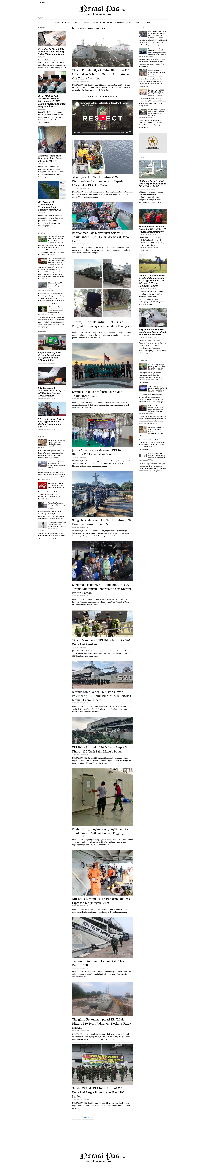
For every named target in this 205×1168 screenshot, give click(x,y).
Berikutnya (88, 1117)
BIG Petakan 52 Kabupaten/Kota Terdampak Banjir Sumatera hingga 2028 (50, 206)
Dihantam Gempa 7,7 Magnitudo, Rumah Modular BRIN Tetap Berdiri (55, 286)
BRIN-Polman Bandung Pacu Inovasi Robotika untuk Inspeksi (56, 238)
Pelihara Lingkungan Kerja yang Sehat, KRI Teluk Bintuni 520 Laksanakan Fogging (100, 831)
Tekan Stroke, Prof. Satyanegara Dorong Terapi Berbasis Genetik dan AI (157, 388)
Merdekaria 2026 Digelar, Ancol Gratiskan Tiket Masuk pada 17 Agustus (56, 485)
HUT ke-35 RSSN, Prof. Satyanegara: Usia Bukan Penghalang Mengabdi (156, 366)
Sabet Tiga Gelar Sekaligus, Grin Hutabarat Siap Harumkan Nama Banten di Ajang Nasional (57, 525)
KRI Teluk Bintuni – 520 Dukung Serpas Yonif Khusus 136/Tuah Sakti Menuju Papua (102, 749)
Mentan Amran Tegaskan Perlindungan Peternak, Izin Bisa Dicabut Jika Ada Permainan (156, 112)
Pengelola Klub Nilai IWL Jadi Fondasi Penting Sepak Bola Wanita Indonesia (152, 332)
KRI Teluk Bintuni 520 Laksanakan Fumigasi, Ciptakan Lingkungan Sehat (101, 901)
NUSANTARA (119, 22)
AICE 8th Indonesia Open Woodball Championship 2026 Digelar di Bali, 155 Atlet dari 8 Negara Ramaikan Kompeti (152, 280)
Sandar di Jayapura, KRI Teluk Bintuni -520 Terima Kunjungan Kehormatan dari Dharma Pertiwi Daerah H (102, 589)
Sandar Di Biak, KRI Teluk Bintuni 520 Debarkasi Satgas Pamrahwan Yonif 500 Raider (98, 1092)
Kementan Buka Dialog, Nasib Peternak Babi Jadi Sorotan (156, 72)
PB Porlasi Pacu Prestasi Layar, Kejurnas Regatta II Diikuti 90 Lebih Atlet (152, 183)
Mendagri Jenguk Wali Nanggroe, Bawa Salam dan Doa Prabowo (50, 158)
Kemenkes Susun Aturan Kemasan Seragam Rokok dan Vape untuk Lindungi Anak (156, 456)
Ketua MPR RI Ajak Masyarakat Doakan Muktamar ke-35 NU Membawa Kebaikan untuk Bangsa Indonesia (51, 101)
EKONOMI (76, 22)
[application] (102, 117)
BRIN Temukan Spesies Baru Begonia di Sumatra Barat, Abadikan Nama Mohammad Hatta (56, 310)
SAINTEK (86, 22)
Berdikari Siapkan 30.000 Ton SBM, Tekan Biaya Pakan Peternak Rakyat (156, 92)
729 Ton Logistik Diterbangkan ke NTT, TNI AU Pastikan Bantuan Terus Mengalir (51, 392)
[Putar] (75, 132)
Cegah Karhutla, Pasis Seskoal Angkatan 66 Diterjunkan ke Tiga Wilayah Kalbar (49, 356)
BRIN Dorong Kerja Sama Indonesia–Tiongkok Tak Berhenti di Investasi (56, 260)
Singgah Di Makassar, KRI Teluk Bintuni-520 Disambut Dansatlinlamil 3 (101, 522)
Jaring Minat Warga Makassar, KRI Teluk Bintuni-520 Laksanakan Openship (98, 452)
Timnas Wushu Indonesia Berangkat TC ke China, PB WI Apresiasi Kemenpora (152, 229)
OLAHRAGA (139, 22)
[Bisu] (127, 132)
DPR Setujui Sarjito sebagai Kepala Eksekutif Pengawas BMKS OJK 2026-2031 (157, 33)
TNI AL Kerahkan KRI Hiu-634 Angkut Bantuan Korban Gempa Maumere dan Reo (52, 423)
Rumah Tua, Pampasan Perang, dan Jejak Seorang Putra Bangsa (56, 505)
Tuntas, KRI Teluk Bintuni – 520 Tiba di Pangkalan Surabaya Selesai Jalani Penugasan (102, 324)
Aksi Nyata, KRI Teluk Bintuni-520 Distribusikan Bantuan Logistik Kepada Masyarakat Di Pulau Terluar (98, 181)
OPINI (148, 22)
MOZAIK (129, 22)
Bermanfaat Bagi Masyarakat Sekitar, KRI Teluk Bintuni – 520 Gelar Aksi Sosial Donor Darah (101, 237)
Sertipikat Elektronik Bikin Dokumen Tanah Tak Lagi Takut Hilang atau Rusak (51, 51)
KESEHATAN (96, 22)
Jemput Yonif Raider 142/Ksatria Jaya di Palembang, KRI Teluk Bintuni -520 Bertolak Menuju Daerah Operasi (101, 696)
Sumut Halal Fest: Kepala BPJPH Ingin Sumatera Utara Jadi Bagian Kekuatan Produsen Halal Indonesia (157, 52)
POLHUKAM (107, 22)
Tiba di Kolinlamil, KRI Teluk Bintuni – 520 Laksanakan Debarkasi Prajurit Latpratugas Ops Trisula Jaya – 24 (100, 74)
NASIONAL (66, 22)
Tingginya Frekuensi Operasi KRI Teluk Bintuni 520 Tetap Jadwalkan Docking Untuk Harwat (101, 1023)
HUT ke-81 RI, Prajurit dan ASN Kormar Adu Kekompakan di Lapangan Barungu (56, 464)
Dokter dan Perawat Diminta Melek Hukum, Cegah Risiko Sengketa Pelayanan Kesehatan (156, 409)
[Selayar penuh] (130, 132)
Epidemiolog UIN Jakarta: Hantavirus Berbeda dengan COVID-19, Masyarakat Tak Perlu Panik (152, 431)
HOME (57, 22)
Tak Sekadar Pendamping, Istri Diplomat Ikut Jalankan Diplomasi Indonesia (56, 443)
